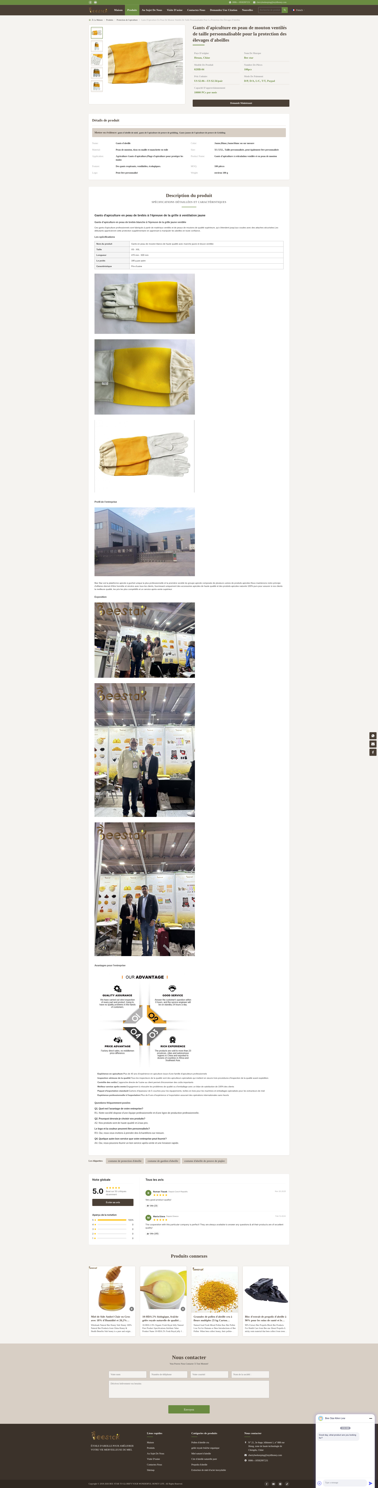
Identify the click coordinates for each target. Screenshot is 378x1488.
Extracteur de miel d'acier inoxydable (208, 1470)
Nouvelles (247, 10)
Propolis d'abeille (199, 1464)
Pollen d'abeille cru (200, 1442)
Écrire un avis (113, 1202)
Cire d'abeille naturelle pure (204, 1459)
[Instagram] (280, 1484)
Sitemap (150, 1470)
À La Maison (97, 20)
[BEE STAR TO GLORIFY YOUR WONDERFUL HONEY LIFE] (105, 1439)
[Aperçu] (98, 10)
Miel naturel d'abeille (201, 1453)
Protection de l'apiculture (127, 20)
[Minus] (370, 1418)
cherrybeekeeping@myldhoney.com (271, 2)
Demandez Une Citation (223, 10)
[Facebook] (266, 1484)
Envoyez (189, 1409)
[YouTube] (273, 1484)
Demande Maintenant (241, 103)
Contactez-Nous (196, 10)
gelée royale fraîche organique (205, 1448)
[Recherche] (285, 10)
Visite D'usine (175, 10)
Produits (132, 10)
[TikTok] (287, 1484)
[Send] (370, 1483)
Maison (118, 10)
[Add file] (319, 1483)
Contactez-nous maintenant (112, 1332)
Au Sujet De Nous (152, 10)
